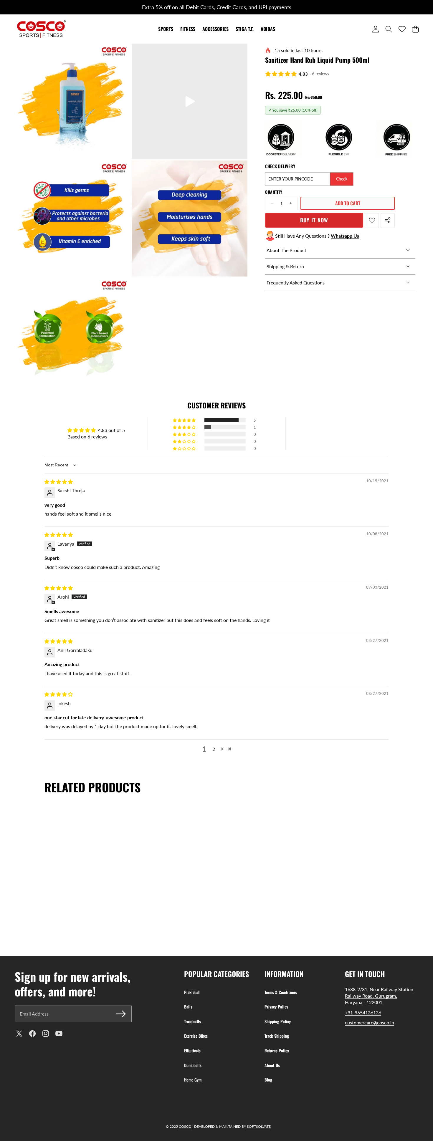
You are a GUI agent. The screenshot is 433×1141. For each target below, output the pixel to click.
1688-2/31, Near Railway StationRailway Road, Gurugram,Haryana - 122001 (379, 995)
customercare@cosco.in (369, 1022)
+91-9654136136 (363, 1012)
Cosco (185, 1126)
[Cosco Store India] (41, 29)
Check (341, 178)
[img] (58, 481)
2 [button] (213, 749)
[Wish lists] (402, 29)
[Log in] (375, 29)
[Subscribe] (121, 1014)
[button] (16, 7)
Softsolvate (259, 1126)
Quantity (273, 192)
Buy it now (314, 220)
